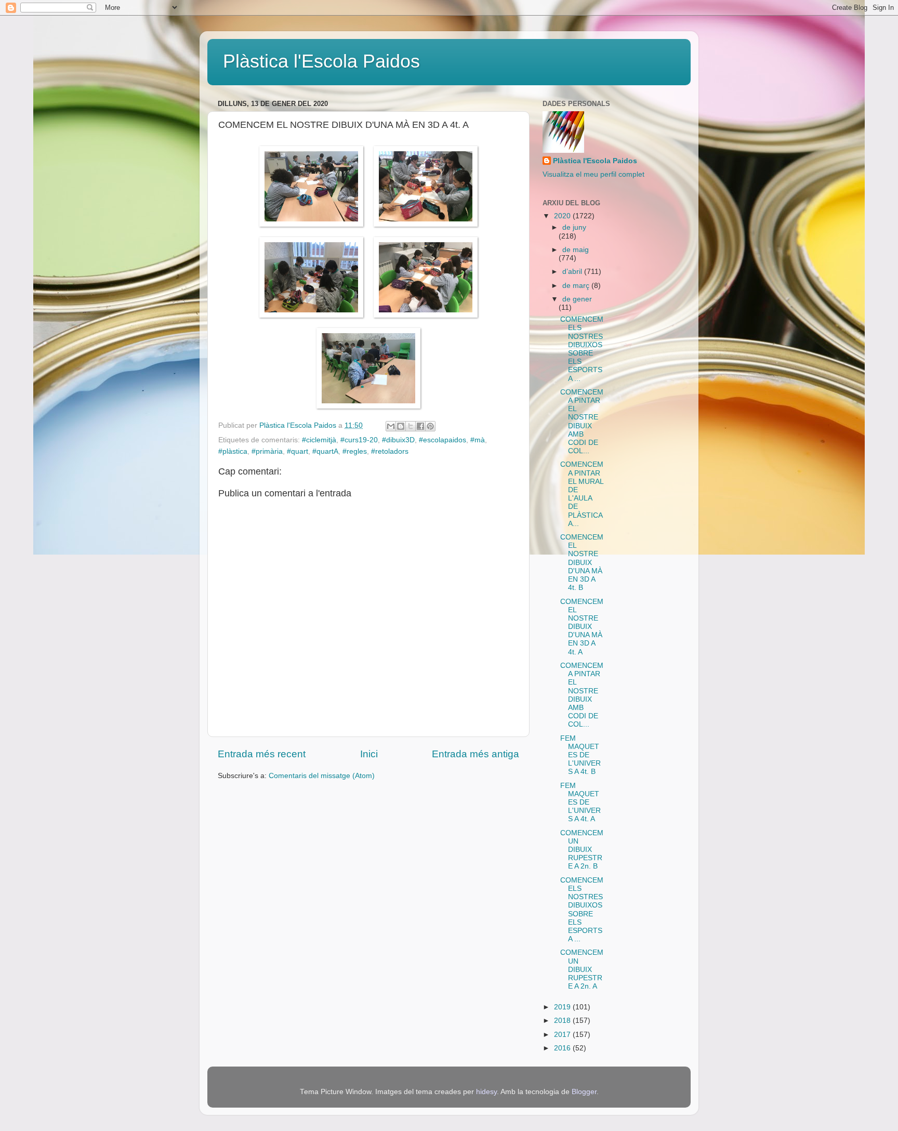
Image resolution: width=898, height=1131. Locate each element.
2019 (563, 1007)
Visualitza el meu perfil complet (593, 174)
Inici (369, 753)
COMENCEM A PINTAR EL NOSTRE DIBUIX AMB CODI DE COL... (581, 421)
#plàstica (232, 451)
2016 (563, 1048)
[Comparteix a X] (410, 426)
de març (576, 286)
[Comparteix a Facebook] (420, 426)
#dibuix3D (398, 440)
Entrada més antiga (475, 753)
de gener (577, 299)
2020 (563, 216)
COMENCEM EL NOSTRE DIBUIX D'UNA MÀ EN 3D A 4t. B (581, 562)
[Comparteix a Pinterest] (430, 426)
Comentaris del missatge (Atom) (322, 776)
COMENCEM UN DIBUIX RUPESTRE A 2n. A (581, 969)
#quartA (325, 451)
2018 (563, 1020)
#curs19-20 (359, 440)
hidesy (486, 1092)
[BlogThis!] (400, 426)
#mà (477, 440)
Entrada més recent (262, 753)
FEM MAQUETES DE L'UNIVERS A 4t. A (580, 802)
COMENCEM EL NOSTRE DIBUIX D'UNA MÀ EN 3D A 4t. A (581, 627)
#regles (354, 451)
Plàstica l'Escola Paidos (321, 61)
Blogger (584, 1092)
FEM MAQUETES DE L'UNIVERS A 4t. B (580, 755)
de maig (575, 250)
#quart (297, 451)
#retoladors (389, 451)
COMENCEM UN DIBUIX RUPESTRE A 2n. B (581, 850)
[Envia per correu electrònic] (391, 426)
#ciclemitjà (319, 440)
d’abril (573, 271)
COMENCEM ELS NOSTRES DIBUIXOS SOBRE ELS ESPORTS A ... (581, 348)
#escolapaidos (442, 440)
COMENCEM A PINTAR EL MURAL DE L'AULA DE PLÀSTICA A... (581, 494)
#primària (267, 451)
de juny (574, 227)
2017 (563, 1034)
